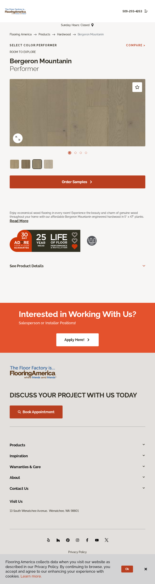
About (15, 477)
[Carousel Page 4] (86, 153)
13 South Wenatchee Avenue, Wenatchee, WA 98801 (44, 510)
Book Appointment (38, 412)
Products (44, 34)
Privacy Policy (77, 552)
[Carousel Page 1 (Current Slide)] (69, 152)
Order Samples (74, 182)
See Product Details (27, 266)
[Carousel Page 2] (75, 153)
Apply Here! (74, 340)
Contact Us (19, 488)
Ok (127, 569)
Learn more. (31, 576)
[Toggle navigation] (146, 11)
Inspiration (19, 456)
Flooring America (21, 34)
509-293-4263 (132, 11)
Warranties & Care (25, 467)
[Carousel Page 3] (81, 153)
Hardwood (64, 34)
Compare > (135, 45)
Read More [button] (19, 221)
